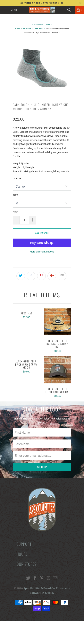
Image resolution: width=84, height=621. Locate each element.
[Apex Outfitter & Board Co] (42, 10)
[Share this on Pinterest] (41, 276)
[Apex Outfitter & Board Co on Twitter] (28, 578)
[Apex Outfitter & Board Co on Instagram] (49, 578)
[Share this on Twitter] (20, 276)
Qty (15, 212)
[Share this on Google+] (51, 276)
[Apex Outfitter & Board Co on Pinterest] (42, 578)
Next (48, 24)
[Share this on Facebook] (31, 276)
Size (15, 195)
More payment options (42, 251)
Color (17, 178)
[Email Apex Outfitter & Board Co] (55, 578)
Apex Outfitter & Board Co (39, 588)
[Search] (70, 10)
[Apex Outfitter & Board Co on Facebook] (35, 578)
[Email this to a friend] (62, 276)
